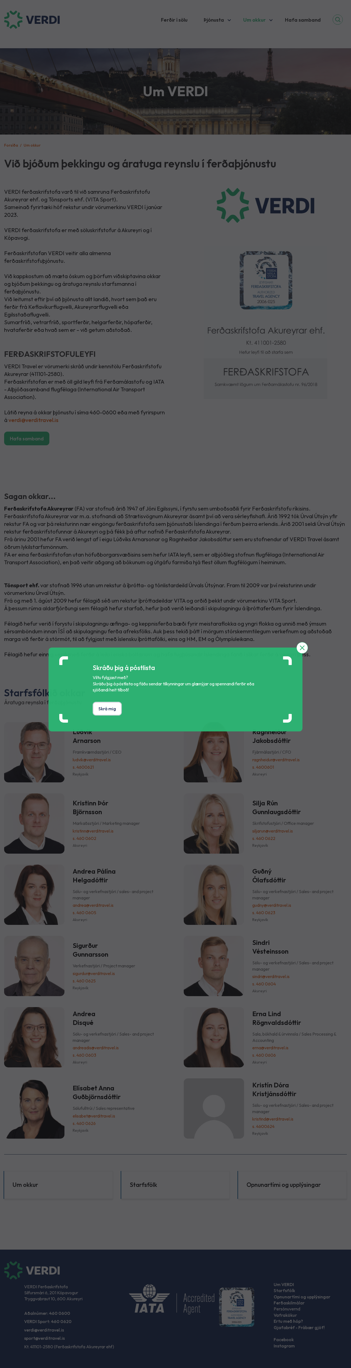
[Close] (302, 648)
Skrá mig (107, 708)
